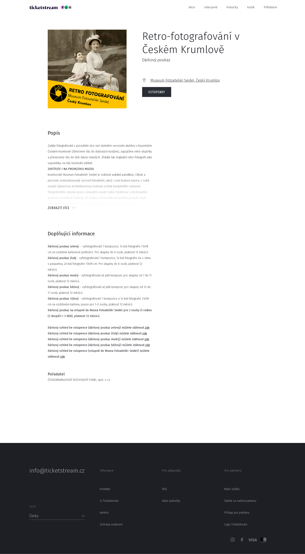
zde (147, 327)
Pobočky (232, 7)
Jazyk (32, 506)
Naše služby (232, 489)
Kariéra (104, 512)
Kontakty (105, 489)
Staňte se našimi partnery (240, 501)
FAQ (164, 489)
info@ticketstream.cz (56, 471)
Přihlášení (270, 7)
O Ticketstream (109, 501)
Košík (251, 7)
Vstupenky (156, 92)
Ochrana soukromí (111, 524)
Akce (192, 7)
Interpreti (210, 7)
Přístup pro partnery (237, 512)
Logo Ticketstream (235, 524)
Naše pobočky (171, 501)
